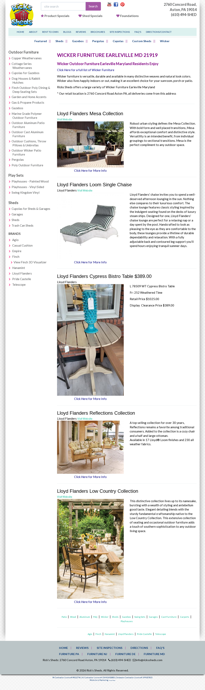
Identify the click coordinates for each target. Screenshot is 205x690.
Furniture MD (154, 654)
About (33, 31)
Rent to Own (50, 31)
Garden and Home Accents (29, 97)
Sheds (59, 41)
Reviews (81, 31)
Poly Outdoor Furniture (27, 165)
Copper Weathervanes (27, 58)
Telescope (19, 284)
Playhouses (127, 621)
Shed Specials (92, 16)
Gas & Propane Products (28, 102)
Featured (40, 41)
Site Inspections (120, 31)
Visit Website (64, 119)
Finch (15, 256)
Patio (64, 617)
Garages (17, 214)
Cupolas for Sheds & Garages (31, 208)
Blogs (67, 31)
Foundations (129, 16)
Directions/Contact (159, 31)
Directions (139, 647)
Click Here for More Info (90, 170)
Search (93, 6)
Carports (184, 617)
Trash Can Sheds (22, 225)
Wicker (165, 41)
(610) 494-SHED (184, 14)
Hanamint (18, 268)
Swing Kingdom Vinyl (25, 192)
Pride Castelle (21, 279)
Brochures (98, 31)
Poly (95, 617)
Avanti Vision (112, 680)
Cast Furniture (169, 617)
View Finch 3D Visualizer (30, 262)
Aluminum (84, 617)
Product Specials (56, 16)
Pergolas (98, 41)
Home (20, 31)
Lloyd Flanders (22, 273)
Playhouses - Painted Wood (30, 181)
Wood (73, 617)
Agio (15, 240)
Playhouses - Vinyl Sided (28, 187)
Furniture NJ (97, 654)
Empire (16, 251)
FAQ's (138, 31)
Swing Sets (139, 617)
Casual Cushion (22, 245)
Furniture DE (125, 654)
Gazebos (78, 41)
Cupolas (118, 41)
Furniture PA (69, 654)
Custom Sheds (141, 41)
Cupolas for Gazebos (25, 73)
